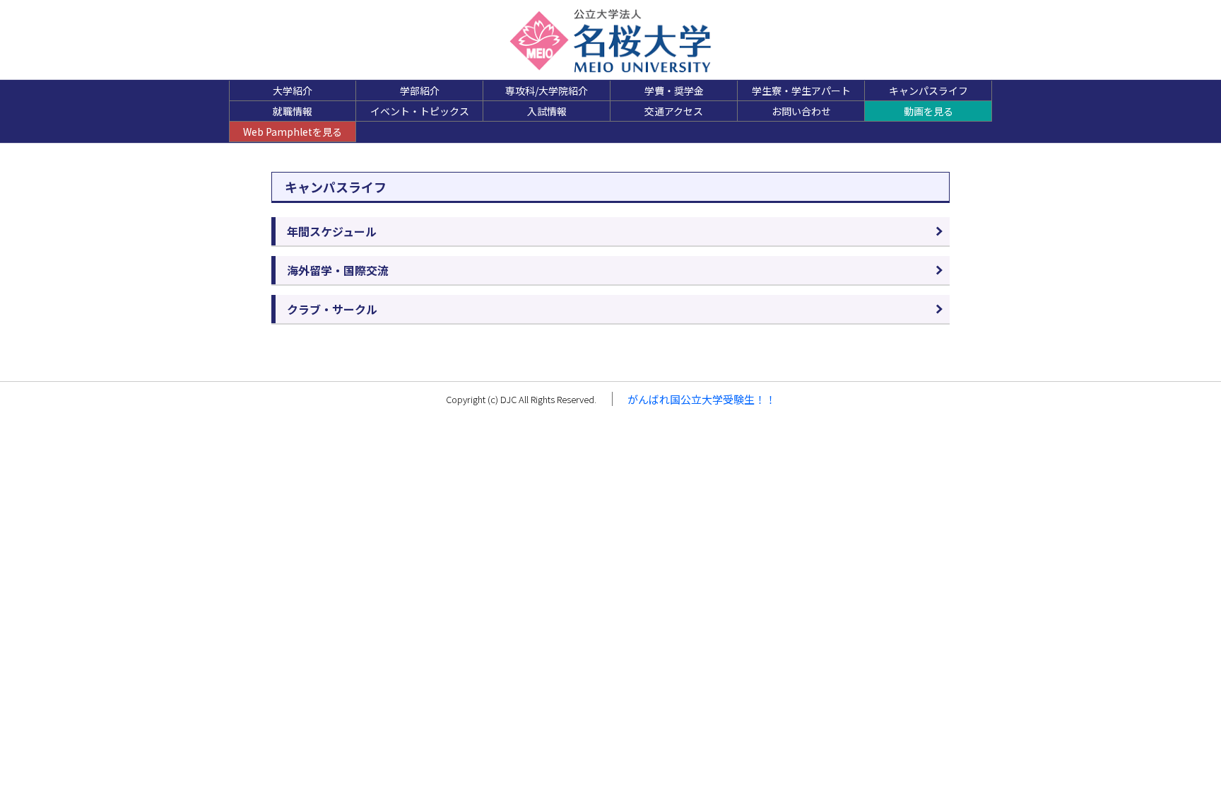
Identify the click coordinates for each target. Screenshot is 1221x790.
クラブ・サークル (332, 309)
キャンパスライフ (928, 90)
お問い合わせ (801, 111)
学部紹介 (420, 90)
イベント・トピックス (419, 111)
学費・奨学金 (674, 90)
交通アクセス (673, 111)
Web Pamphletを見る (292, 131)
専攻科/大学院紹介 (546, 90)
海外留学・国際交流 (338, 270)
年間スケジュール (332, 231)
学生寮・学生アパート (801, 90)
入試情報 (547, 111)
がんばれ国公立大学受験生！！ (701, 399)
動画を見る (928, 111)
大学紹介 (292, 90)
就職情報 (292, 111)
